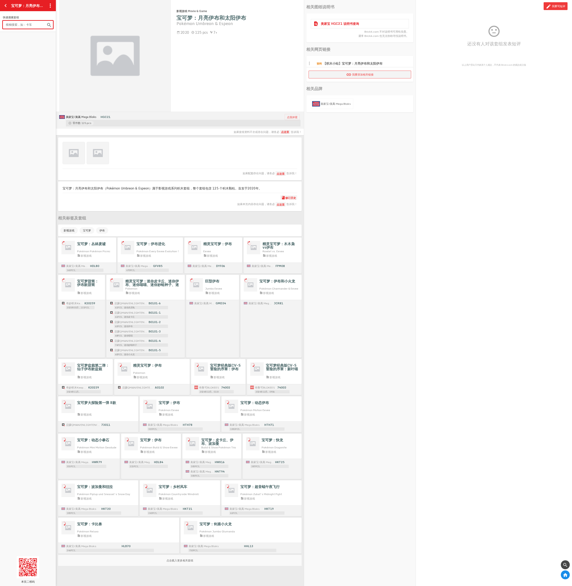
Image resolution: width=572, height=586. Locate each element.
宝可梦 (87, 230)
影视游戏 (69, 230)
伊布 (102, 230)
